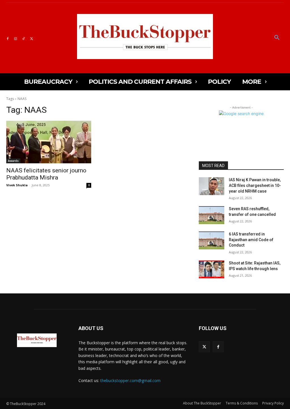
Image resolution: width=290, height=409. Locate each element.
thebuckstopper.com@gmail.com (130, 380)
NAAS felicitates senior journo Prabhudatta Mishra (46, 174)
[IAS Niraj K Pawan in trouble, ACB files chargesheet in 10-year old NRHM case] (211, 186)
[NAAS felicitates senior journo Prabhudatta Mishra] (48, 142)
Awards (13, 161)
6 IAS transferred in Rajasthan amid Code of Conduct (251, 239)
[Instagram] (15, 37)
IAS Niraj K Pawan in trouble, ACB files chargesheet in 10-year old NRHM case (255, 185)
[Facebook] (7, 37)
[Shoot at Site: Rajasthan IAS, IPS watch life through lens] (211, 269)
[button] (277, 38)
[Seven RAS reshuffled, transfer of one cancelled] (211, 215)
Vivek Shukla (17, 185)
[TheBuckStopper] (145, 36)
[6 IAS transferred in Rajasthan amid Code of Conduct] (211, 240)
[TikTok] (23, 37)
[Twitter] (31, 37)
